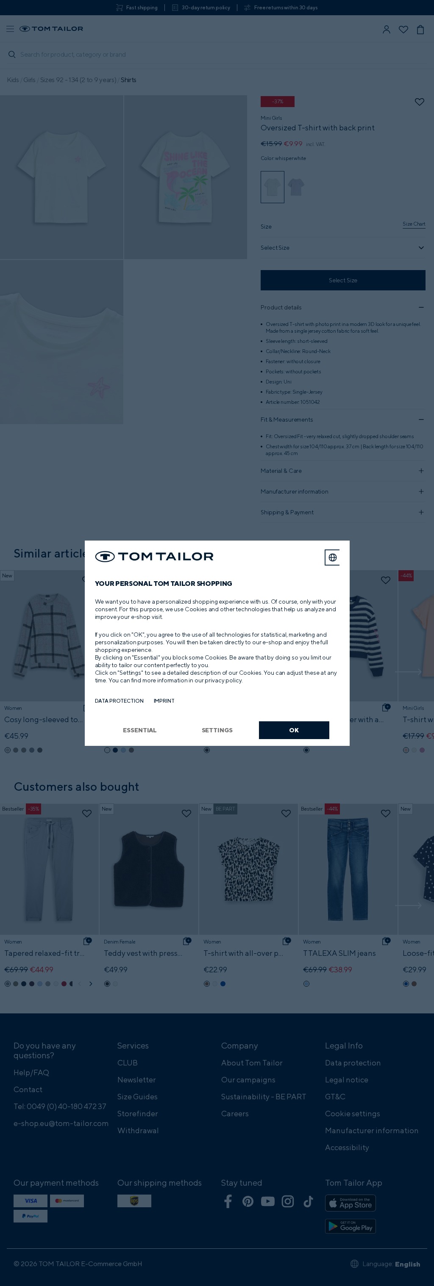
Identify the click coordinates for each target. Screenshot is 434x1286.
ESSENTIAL (140, 730)
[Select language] (332, 557)
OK (294, 730)
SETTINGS (217, 730)
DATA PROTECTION (119, 701)
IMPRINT (164, 701)
